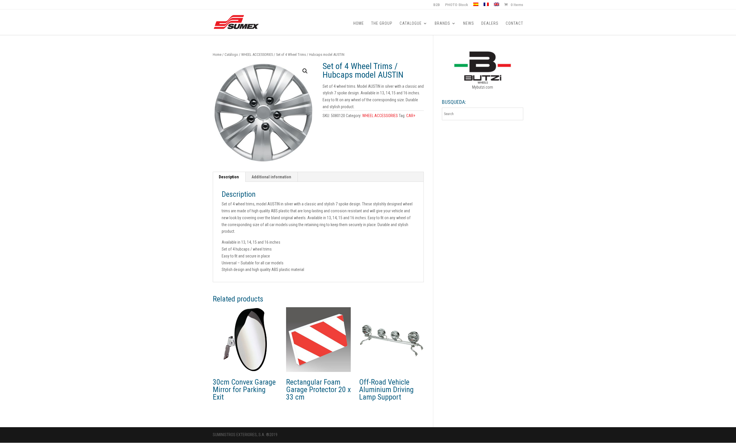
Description (229, 177)
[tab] (229, 177)
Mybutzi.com (482, 87)
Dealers (490, 23)
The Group (381, 23)
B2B (436, 5)
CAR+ (410, 115)
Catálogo (231, 54)
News (468, 23)
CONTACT (514, 23)
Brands (442, 23)
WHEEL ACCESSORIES (257, 54)
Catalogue (411, 23)
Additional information (271, 177)
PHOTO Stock (456, 5)
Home (358, 23)
